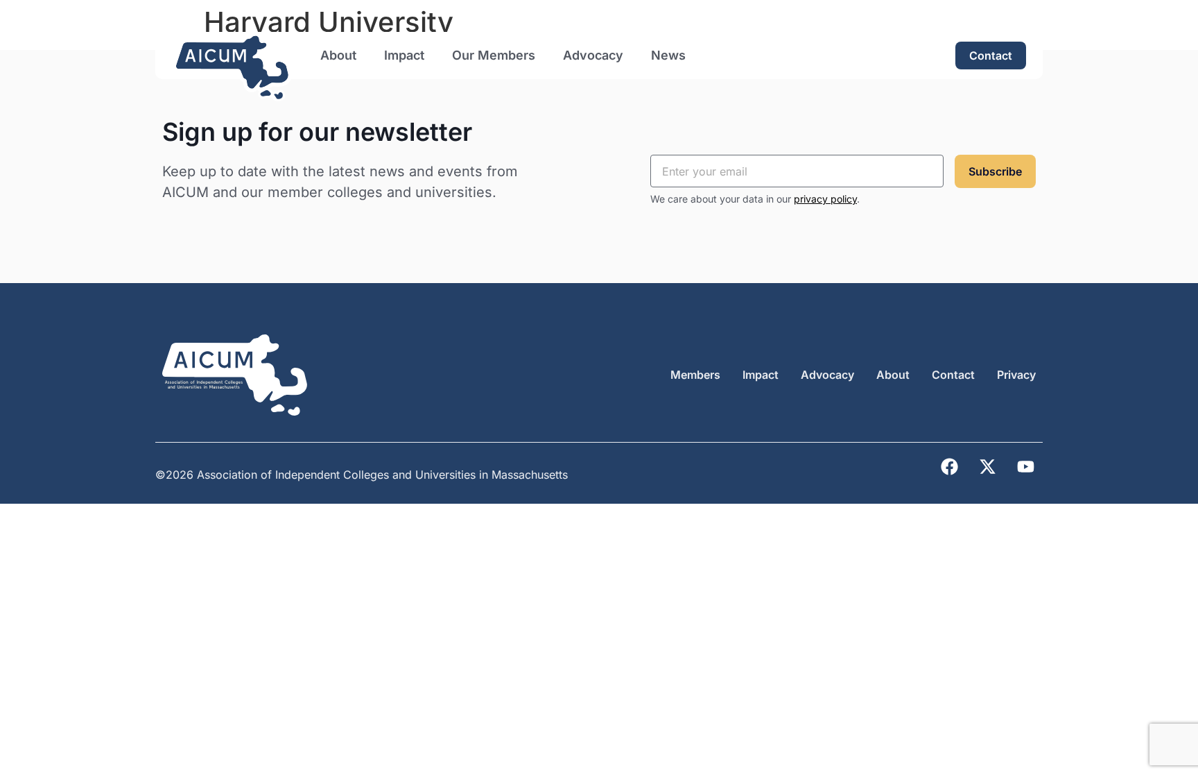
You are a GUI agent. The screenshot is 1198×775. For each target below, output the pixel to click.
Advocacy (593, 55)
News (668, 55)
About (338, 55)
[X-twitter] (987, 467)
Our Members (493, 55)
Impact (404, 55)
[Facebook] (949, 467)
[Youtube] (1025, 467)
